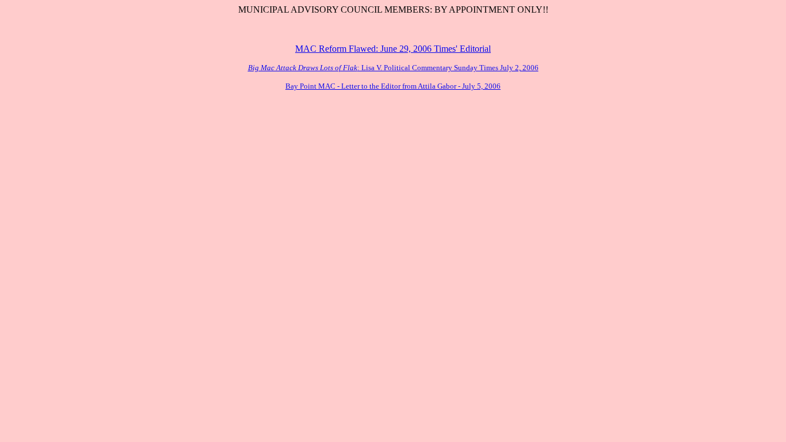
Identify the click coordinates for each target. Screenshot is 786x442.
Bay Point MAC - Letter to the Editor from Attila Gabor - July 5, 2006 (393, 86)
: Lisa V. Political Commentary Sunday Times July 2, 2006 (448, 67)
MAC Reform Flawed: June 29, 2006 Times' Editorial (393, 49)
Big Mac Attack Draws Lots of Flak (302, 67)
